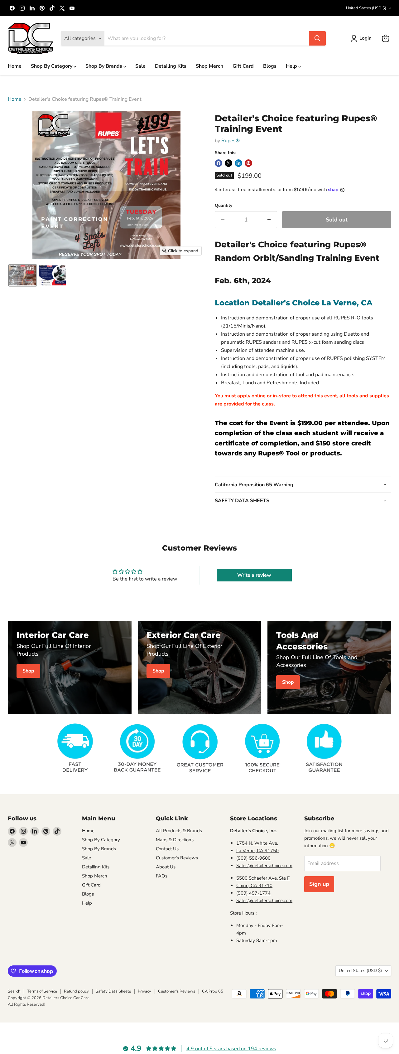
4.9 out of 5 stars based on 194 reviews (231, 1048)
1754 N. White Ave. (257, 843)
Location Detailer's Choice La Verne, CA (294, 302)
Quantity (223, 205)
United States (366, 8)
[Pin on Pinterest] (248, 163)
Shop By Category (52, 66)
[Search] (317, 38)
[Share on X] (228, 163)
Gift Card (243, 66)
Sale (140, 66)
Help (292, 66)
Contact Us (167, 849)
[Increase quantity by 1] (269, 219)
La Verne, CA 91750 (257, 851)
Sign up (319, 884)
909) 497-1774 (254, 893)
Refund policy (76, 991)
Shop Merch (209, 66)
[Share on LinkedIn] (238, 163)
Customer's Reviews (177, 858)
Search (14, 991)
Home (15, 66)
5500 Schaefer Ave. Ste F (263, 878)
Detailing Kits (170, 66)
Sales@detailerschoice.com (264, 865)
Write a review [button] (254, 575)
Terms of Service (42, 991)
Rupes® (230, 140)
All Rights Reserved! (26, 1004)
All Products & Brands (179, 831)
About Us (165, 867)
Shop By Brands (104, 66)
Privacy (144, 991)
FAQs (161, 876)
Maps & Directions (175, 840)
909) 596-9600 (254, 858)
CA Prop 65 (212, 991)
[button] (362, 38)
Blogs (269, 66)
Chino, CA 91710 (254, 885)
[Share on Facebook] (218, 163)
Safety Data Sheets (113, 991)
